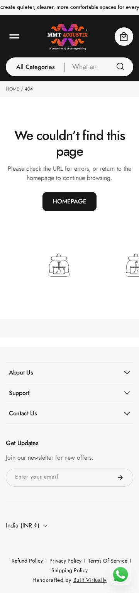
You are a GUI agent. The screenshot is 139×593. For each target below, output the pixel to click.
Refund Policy (27, 560)
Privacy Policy (65, 560)
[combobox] (98, 67)
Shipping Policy (69, 570)
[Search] (120, 66)
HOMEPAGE (69, 201)
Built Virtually (90, 580)
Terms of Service (107, 560)
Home (12, 89)
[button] (14, 36)
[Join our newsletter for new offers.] (120, 478)
